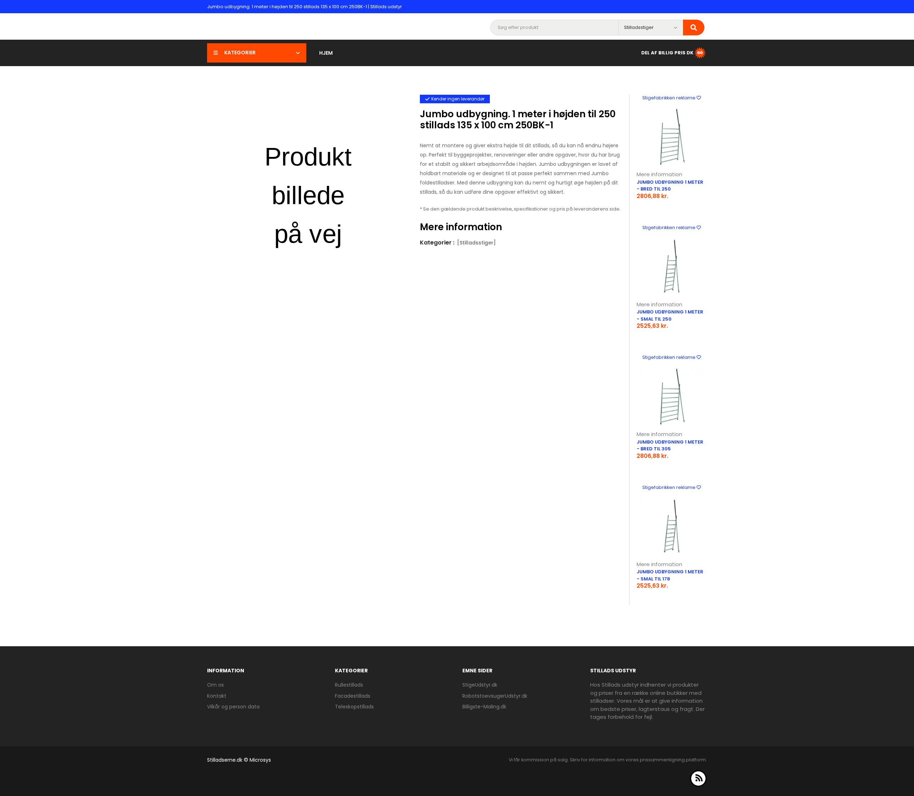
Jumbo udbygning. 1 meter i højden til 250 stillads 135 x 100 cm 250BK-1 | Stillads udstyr (304, 6)
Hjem (326, 52)
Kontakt (216, 695)
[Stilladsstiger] (476, 242)
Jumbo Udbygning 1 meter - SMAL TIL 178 (670, 575)
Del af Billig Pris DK (667, 52)
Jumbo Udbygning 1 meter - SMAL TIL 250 (670, 315)
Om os (215, 684)
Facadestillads (352, 695)
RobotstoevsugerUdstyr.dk (494, 695)
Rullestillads (349, 684)
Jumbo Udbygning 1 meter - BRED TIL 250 (670, 186)
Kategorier (240, 52)
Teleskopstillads (354, 706)
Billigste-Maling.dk (484, 706)
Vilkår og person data (233, 706)
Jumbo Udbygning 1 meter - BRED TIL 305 (670, 446)
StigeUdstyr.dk (479, 684)
